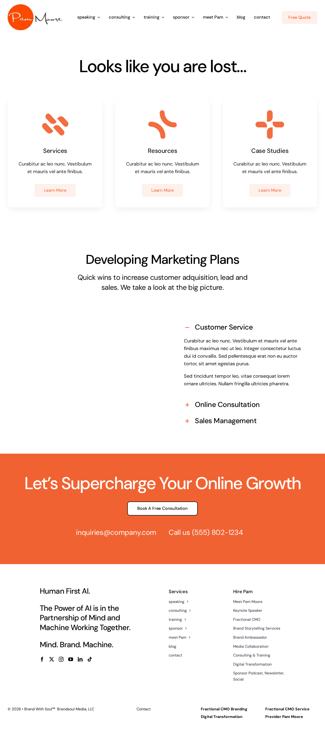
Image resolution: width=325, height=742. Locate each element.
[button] (243, 328)
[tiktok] (89, 659)
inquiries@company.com (116, 532)
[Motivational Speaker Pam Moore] (35, 7)
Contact (144, 709)
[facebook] (42, 659)
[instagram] (61, 659)
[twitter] (51, 659)
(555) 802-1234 (217, 532)
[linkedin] (80, 659)
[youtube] (70, 659)
